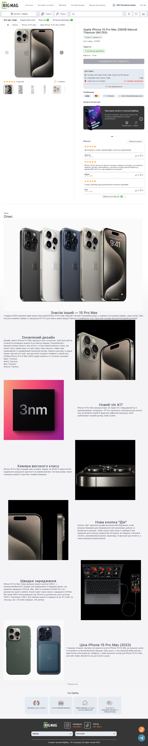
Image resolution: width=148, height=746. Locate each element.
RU (141, 5)
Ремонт (63, 14)
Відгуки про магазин (97, 5)
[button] (62, 53)
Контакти (29, 5)
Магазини (62, 5)
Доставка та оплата (46, 5)
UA (145, 5)
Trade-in (48, 14)
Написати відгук (135, 141)
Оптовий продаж (78, 5)
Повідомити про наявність (114, 61)
